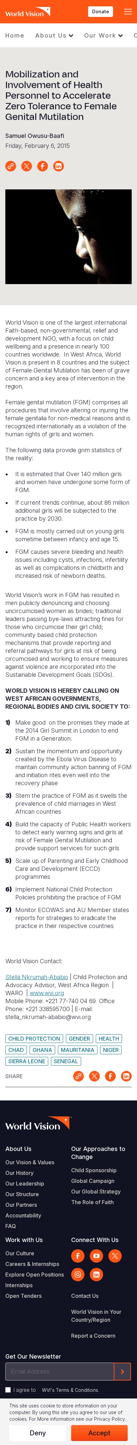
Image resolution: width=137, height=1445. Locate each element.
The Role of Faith (92, 1202)
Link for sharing (10, 166)
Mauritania (77, 1050)
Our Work (100, 35)
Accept (99, 1433)
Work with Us (24, 1239)
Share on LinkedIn (58, 166)
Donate (100, 11)
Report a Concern (93, 1335)
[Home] (28, 11)
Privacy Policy (109, 1419)
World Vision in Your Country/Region (96, 1315)
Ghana (42, 1050)
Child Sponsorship (94, 1170)
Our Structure (22, 1194)
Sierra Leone (26, 1061)
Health (109, 1038)
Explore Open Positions (34, 1274)
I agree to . (56, 1390)
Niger (111, 1050)
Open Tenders (23, 1295)
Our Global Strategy (96, 1191)
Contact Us (84, 1295)
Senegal (66, 1061)
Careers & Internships (32, 1264)
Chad (16, 1050)
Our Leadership (24, 1183)
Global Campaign (92, 1181)
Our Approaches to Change (98, 1152)
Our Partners (21, 1204)
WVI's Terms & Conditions (70, 1390)
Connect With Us (95, 1239)
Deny (38, 1433)
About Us (51, 35)
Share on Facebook (42, 166)
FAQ (10, 1226)
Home (15, 35)
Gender (79, 1038)
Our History (19, 1173)
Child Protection (34, 1038)
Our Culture (19, 1253)
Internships (19, 1285)
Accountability (23, 1215)
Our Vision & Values (29, 1162)
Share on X (26, 166)
